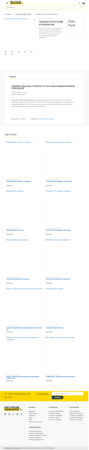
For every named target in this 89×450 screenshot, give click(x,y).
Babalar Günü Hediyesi (76, 413)
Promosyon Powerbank (35, 431)
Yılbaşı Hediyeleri (74, 411)
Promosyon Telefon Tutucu (23, 14)
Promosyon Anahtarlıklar (55, 415)
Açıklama (12, 77)
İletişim (31, 417)
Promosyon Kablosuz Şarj (36, 439)
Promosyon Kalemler (54, 413)
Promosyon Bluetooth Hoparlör (37, 435)
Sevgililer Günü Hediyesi (76, 417)
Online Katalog (33, 413)
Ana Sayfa (8, 14)
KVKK (30, 419)
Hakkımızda (32, 411)
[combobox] (42, 7)
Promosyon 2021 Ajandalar (56, 411)
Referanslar (32, 415)
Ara (81, 7)
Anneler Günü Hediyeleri (76, 415)
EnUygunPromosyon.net (13, 448)
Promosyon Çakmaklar (55, 419)
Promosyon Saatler (54, 417)
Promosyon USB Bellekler (36, 433)
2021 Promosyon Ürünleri (36, 421)
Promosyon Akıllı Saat (35, 437)
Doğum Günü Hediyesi (76, 419)
